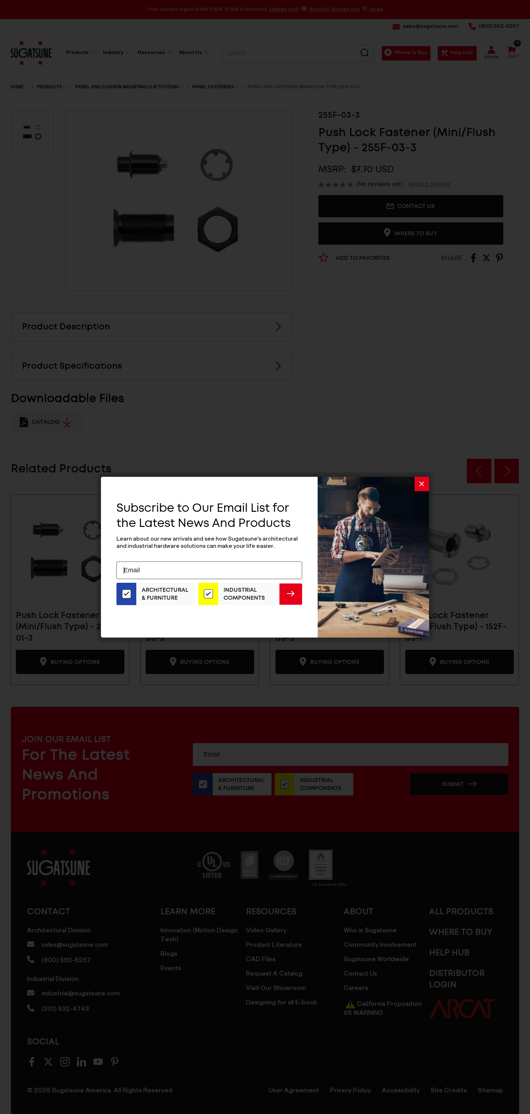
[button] (422, 483)
